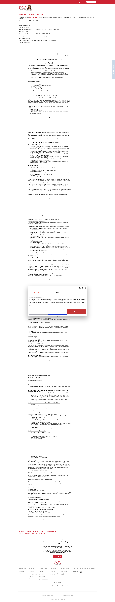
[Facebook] (47, 585)
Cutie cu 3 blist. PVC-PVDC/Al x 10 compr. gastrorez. (32, 533)
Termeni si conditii (35, 594)
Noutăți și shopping (54, 573)
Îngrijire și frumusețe (54, 574)
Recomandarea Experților (87, 568)
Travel (74, 574)
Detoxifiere (41, 571)
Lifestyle (92, 8)
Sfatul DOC (31, 576)
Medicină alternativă (33, 574)
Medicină (31, 573)
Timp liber (75, 573)
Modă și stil (53, 571)
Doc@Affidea (21, 571)
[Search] (95, 2)
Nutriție (40, 573)
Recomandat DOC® (80, 594)
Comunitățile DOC (49, 1)
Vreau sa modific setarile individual (57, 311)
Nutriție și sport (62, 8)
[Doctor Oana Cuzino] (26, 8)
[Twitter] (57, 585)
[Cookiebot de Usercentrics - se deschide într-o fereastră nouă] (80, 288)
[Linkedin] (62, 585)
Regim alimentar (42, 574)
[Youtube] (67, 585)
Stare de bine (75, 571)
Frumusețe (72, 8)
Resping (38, 311)
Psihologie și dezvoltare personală (65, 574)
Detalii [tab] (57, 292)
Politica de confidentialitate (47, 595)
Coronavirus (31, 571)
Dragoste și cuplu (64, 571)
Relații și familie (82, 8)
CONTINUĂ (57, 556)
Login (83, 1)
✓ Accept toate (76, 311)
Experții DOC (43, 8)
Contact (50, 594)
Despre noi (63, 594)
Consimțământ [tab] (37, 292)
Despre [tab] (77, 292)
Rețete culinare (42, 576)
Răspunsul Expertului (23, 573)
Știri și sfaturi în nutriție (43, 579)
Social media (57, 582)
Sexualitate (63, 575)
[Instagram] (52, 585)
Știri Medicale (31, 578)
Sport (40, 578)
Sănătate (52, 8)
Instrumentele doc (62, 1)
